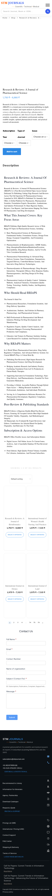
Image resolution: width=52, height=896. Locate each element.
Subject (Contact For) (16, 678)
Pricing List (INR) (9, 823)
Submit (12, 717)
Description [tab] (11, 165)
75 (34, 622)
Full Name (11, 639)
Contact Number (13, 659)
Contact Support (9, 835)
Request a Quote (9, 808)
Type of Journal (21, 134)
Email (9, 649)
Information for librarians (12, 789)
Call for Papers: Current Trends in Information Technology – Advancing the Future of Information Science (26, 878)
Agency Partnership (10, 795)
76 (39, 622)
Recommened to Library (12, 783)
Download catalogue (10, 802)
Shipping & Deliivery (11, 847)
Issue (34, 131)
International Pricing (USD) (13, 829)
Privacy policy (8, 892)
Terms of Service (10, 853)
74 (30, 622)
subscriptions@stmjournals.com (13, 759)
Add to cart (12, 151)
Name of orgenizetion (15, 669)
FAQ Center (7, 841)
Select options (15, 535)
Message (11, 691)
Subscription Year (9, 134)
